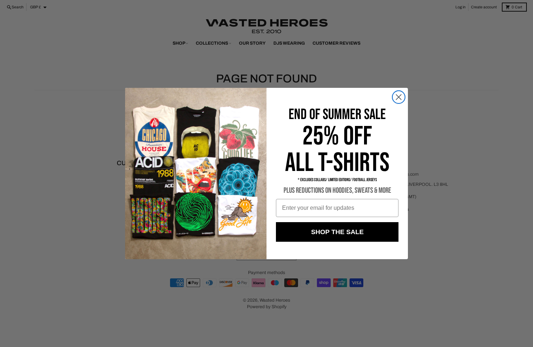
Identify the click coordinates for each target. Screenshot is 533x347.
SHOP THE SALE (337, 232)
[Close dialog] (398, 97)
